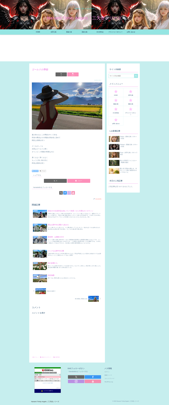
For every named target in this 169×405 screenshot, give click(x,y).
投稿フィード (108, 375)
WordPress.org (109, 381)
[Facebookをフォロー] (65, 193)
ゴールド (43, 171)
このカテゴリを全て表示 (47, 383)
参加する (58, 387)
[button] (73, 74)
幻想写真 (36, 171)
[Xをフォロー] (61, 193)
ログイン (107, 371)
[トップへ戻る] (166, 402)
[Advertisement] (84, 49)
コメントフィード (109, 378)
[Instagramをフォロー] (69, 193)
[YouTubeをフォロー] (73, 193)
